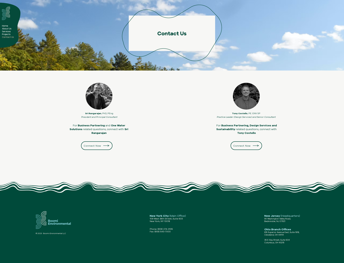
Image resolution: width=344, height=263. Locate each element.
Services (6, 31)
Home (5, 25)
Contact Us (8, 37)
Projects (6, 34)
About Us (6, 28)
